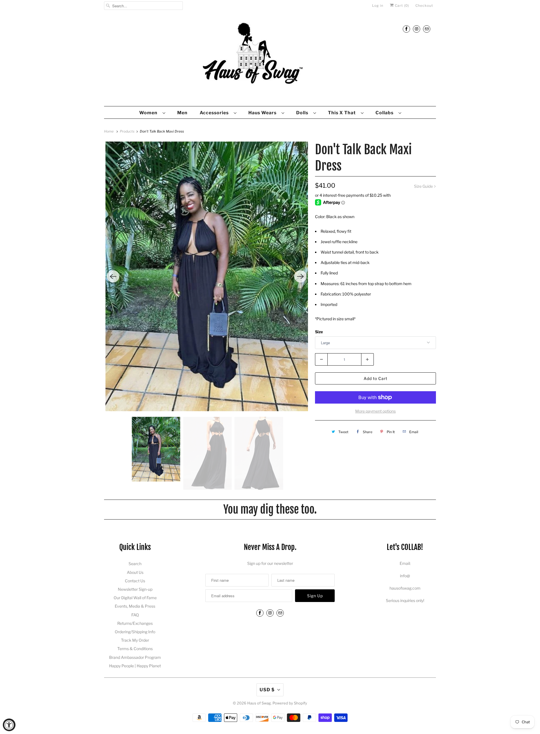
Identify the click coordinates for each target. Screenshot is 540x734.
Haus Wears (263, 112)
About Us (135, 572)
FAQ (135, 614)
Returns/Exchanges (135, 623)
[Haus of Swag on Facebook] (406, 29)
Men (182, 112)
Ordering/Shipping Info (135, 631)
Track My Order (135, 640)
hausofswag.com (405, 588)
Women (149, 112)
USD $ (267, 689)
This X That (343, 112)
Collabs (385, 112)
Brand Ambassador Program (135, 657)
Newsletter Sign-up (135, 589)
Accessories (215, 112)
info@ (405, 575)
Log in (377, 5)
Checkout (424, 5)
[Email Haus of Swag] (426, 29)
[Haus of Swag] (270, 60)
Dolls (303, 112)
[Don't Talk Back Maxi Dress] (206, 276)
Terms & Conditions (135, 648)
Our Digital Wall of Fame (135, 597)
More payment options (375, 411)
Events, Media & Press (135, 606)
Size (319, 331)
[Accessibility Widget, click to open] (9, 725)
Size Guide (424, 186)
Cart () (401, 5)
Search (135, 563)
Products (127, 131)
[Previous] (113, 276)
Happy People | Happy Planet (135, 665)
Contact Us (135, 580)
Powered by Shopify (290, 703)
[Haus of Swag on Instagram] (416, 29)
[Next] (300, 276)
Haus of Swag (259, 703)
